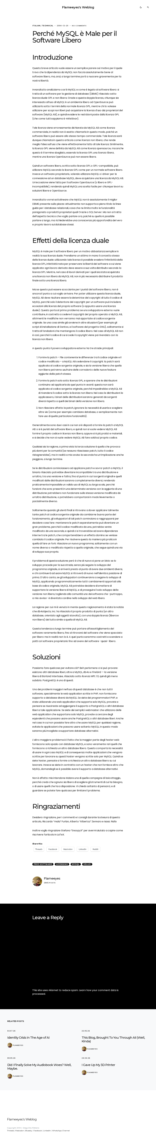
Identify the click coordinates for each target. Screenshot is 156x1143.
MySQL (75, 864)
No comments (79, 25)
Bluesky (28, 1130)
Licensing (62, 864)
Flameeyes (52, 878)
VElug (87, 864)
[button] (141, 7)
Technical (47, 26)
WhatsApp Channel (61, 1130)
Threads (10, 1130)
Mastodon (19, 1130)
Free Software (43, 864)
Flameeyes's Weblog (78, 7)
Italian (36, 26)
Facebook (38, 1130)
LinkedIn (47, 1130)
